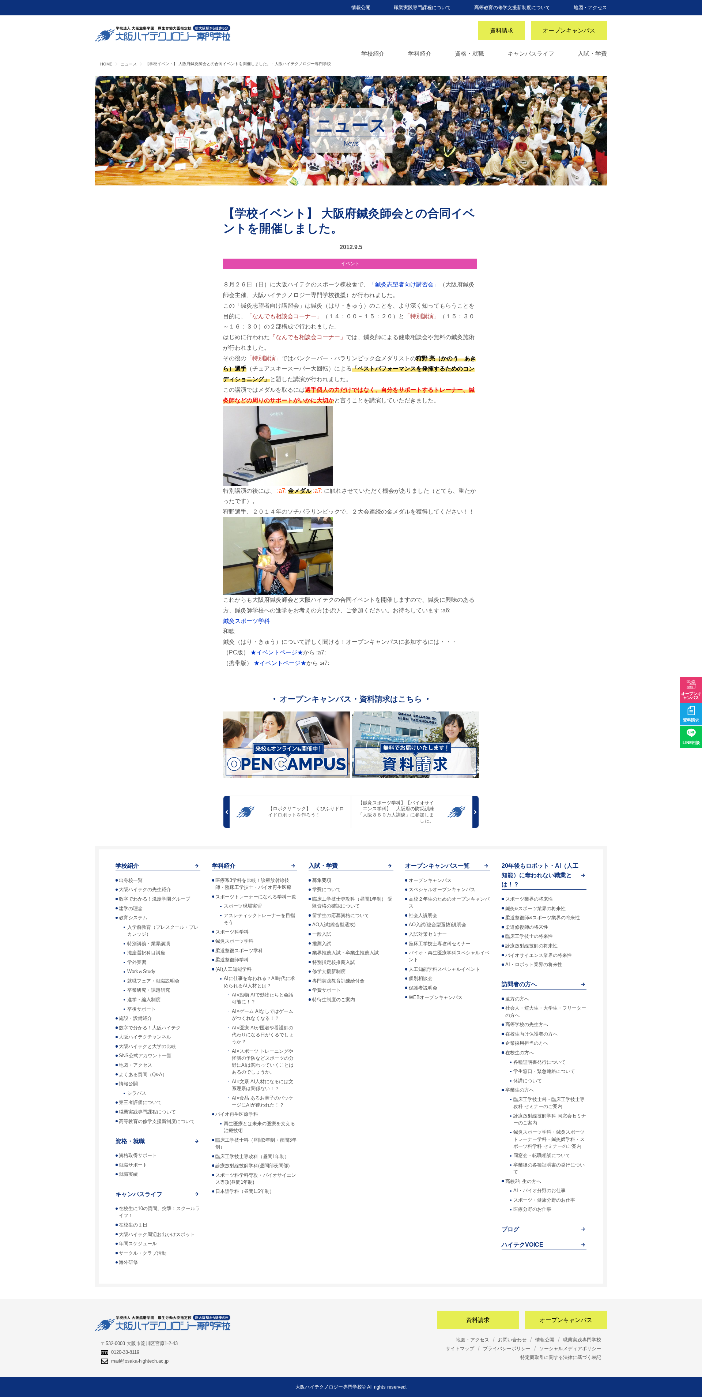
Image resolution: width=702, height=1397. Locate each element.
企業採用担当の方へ (526, 1043)
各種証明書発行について (539, 1062)
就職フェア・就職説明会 (153, 981)
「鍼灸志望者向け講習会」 (404, 284)
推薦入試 (321, 943)
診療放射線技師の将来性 (531, 946)
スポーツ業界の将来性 (529, 899)
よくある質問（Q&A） (143, 1074)
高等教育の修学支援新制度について (512, 7)
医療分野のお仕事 (532, 1209)
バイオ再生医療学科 (236, 1114)
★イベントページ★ (276, 652)
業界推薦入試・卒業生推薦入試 (345, 952)
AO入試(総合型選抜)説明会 (437, 924)
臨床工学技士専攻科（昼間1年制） (252, 1156)
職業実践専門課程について (422, 7)
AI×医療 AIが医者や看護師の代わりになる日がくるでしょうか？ (263, 1034)
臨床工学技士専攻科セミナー (440, 943)
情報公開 (360, 7)
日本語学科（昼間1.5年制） (244, 1191)
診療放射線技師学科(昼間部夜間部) (252, 1165)
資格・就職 (469, 53)
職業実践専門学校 (582, 1339)
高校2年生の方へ (523, 1181)
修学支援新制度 (329, 971)
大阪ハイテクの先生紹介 (145, 889)
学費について (326, 889)
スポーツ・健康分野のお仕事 (544, 1200)
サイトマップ (460, 1348)
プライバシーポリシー (507, 1348)
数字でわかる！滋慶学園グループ (154, 899)
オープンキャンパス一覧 (437, 866)
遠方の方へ (517, 999)
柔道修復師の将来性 (526, 927)
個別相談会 (421, 978)
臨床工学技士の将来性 (529, 936)
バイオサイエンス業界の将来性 (538, 955)
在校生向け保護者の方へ (531, 1034)
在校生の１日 (133, 1225)
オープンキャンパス (569, 30)
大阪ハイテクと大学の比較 (147, 1046)
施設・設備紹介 (135, 1018)
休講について (527, 1081)
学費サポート (326, 990)
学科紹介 (419, 53)
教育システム (133, 917)
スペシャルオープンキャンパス (442, 889)
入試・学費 (592, 53)
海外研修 (128, 1262)
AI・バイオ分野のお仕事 (539, 1190)
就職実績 (128, 1174)
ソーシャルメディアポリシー (570, 1348)
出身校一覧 (131, 880)
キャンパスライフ (530, 53)
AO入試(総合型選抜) (333, 924)
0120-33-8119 (125, 1352)
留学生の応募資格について (340, 915)
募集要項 (321, 880)
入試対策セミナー (428, 934)
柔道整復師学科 (232, 959)
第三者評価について (140, 1102)
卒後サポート (141, 1009)
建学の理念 (131, 908)
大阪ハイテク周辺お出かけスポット (157, 1234)
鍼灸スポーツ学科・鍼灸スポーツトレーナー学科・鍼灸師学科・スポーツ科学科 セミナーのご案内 (549, 1139)
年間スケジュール (138, 1243)
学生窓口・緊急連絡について (544, 1071)
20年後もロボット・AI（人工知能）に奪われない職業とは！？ (540, 875)
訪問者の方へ (519, 984)
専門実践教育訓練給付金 (338, 981)
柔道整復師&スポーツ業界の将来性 (542, 917)
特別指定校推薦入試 (333, 962)
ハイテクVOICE (522, 1245)
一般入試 (321, 934)
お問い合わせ (512, 1339)
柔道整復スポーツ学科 (239, 950)
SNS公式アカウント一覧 (145, 1055)
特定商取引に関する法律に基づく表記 (560, 1357)
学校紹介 (373, 53)
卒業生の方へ (519, 1090)
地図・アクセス (590, 7)
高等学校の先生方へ (526, 1024)
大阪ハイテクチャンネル (145, 1037)
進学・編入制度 (144, 999)
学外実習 (136, 962)
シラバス (136, 1093)
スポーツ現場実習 (243, 906)
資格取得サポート (138, 1155)
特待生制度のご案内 (333, 999)
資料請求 (501, 30)
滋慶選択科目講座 (146, 952)
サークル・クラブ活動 (142, 1253)
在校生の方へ (519, 1052)
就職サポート (133, 1165)
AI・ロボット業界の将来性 (533, 964)
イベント (350, 263)
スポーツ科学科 (232, 932)
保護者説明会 (423, 988)
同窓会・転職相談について (541, 1155)
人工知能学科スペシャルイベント (444, 969)
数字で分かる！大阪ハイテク (150, 1027)
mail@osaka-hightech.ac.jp (140, 1361)
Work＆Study (141, 971)
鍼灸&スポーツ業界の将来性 (535, 908)
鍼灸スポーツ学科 (246, 621)
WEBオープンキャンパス (436, 997)
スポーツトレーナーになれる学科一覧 (255, 897)
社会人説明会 (423, 915)
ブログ (510, 1229)
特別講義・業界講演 (148, 943)
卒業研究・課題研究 (148, 990)
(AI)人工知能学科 (233, 969)
